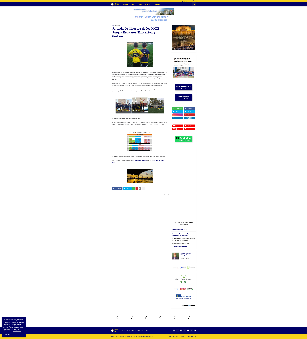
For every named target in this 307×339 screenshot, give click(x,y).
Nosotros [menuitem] (125, 4)
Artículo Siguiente (163, 194)
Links (123, 1)
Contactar (134, 1)
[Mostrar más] (143, 188)
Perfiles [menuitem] (133, 4)
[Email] (140, 188)
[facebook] (182, 1)
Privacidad (175, 336)
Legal (169, 336)
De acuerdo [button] (7, 334)
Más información (17, 331)
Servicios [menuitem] (147, 4)
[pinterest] (189, 1)
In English (128, 1)
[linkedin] (193, 1)
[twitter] (184, 1)
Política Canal (189, 336)
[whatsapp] (180, 1)
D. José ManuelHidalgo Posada (186, 254)
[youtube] (191, 1)
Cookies (182, 336)
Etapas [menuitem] (140, 4)
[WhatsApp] (133, 188)
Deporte (118, 25)
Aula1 (119, 1)
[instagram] (186, 1)
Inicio (113, 25)
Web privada (113, 1)
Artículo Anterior (115, 194)
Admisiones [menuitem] (157, 4)
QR (195, 336)
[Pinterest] (137, 188)
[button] (194, 4)
